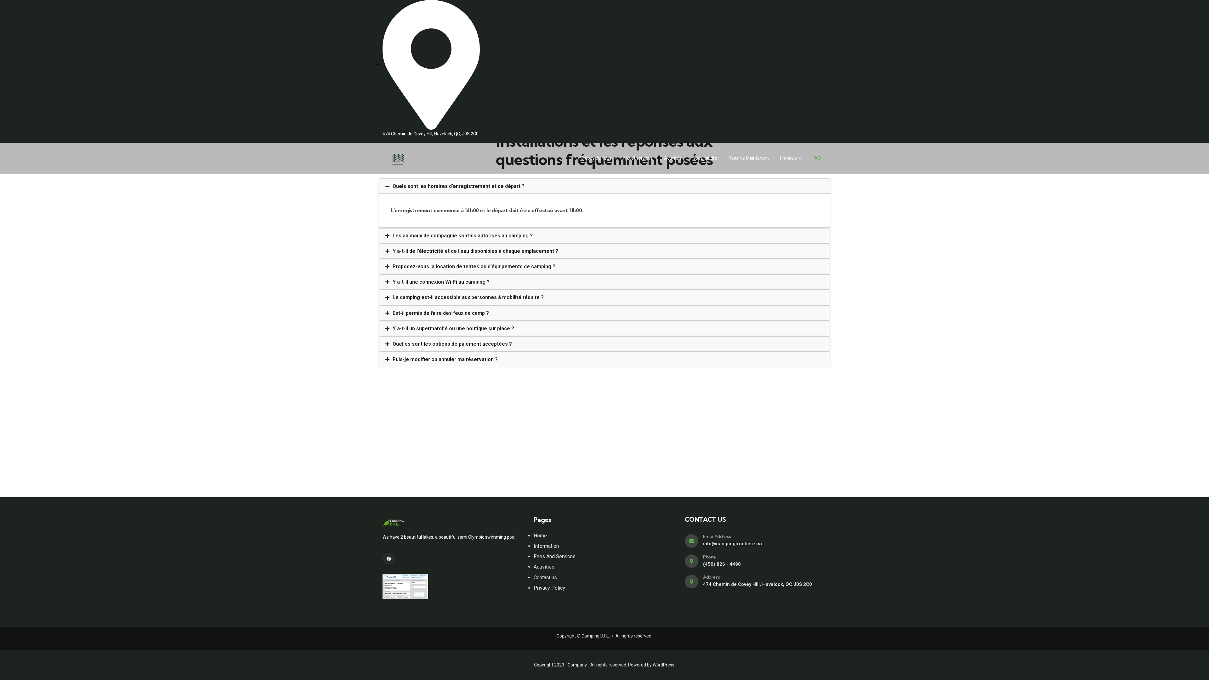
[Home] (398, 158)
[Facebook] (389, 558)
